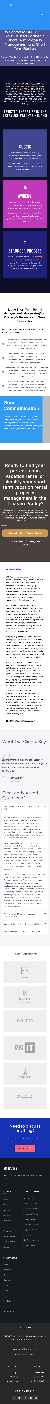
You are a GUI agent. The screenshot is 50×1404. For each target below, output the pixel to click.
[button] (42, 15)
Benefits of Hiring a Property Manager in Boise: (22, 931)
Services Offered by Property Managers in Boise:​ (23, 924)
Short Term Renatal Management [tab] (20, 721)
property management (29, 86)
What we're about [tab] (14, 569)
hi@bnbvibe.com (29, 1349)
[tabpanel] (25, 645)
